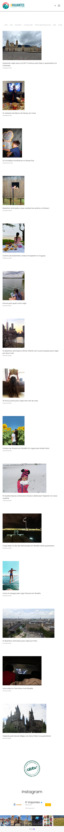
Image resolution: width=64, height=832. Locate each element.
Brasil (54, 25)
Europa (60, 25)
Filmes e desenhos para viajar (43, 25)
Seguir (48, 804)
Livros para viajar (28, 25)
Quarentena (18, 25)
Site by (31, 829)
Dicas (11, 25)
